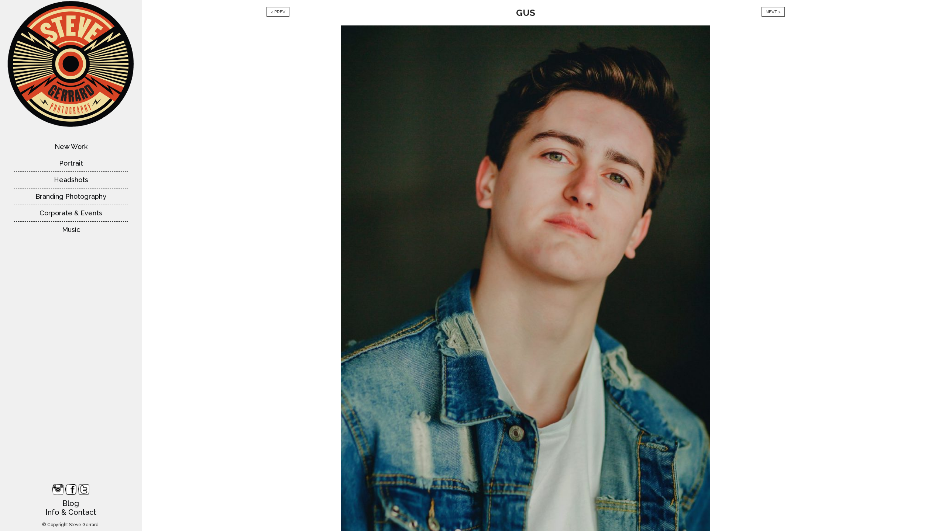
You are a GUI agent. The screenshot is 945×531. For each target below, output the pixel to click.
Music (71, 229)
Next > (773, 11)
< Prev (278, 11)
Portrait (71, 163)
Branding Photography (70, 196)
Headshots (71, 180)
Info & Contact (70, 512)
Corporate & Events (70, 213)
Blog (70, 503)
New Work (71, 146)
